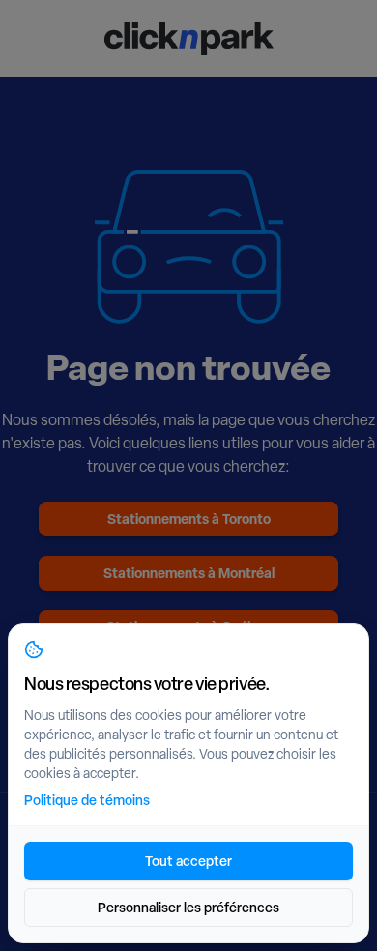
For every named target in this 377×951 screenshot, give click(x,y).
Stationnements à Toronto (189, 518)
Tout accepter (188, 860)
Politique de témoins (87, 800)
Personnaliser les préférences (188, 907)
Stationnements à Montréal (189, 572)
